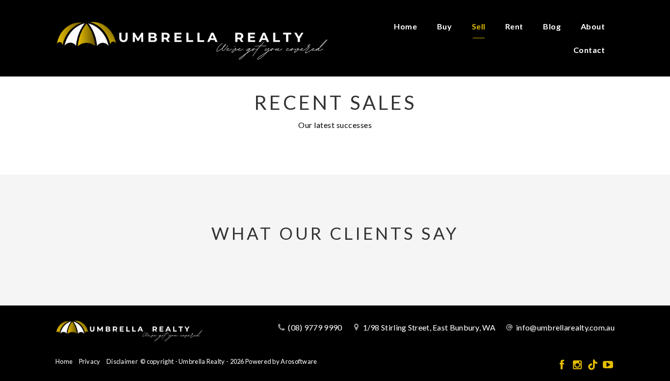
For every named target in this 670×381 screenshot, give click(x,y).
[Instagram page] (578, 365)
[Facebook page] (562, 365)
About (593, 26)
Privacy (90, 361)
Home (405, 26)
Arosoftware (299, 361)
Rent (514, 26)
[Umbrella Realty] (191, 37)
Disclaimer (122, 361)
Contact (589, 49)
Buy (444, 26)
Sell (479, 26)
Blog (552, 26)
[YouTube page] (608, 365)
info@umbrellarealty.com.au (565, 327)
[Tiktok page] (593, 365)
